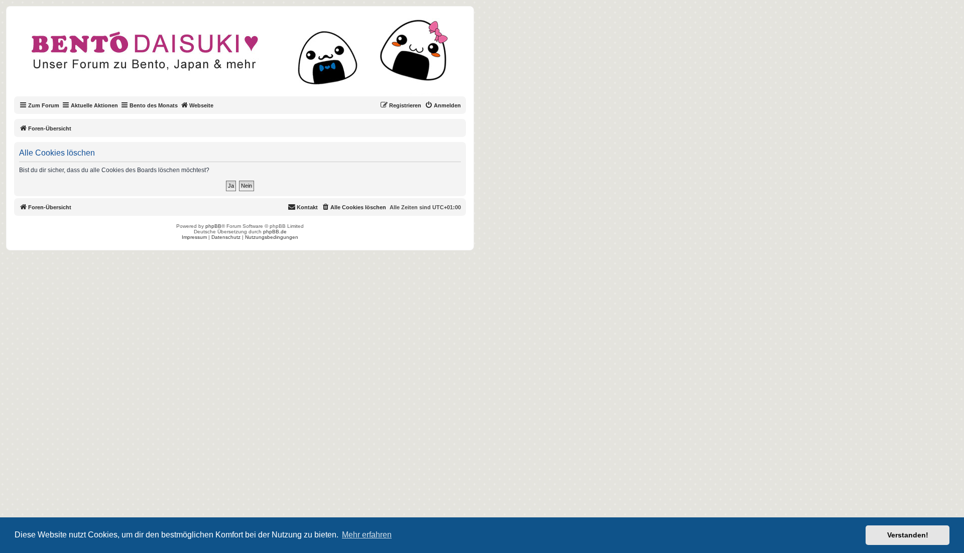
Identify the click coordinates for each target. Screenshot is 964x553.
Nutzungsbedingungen (271, 237)
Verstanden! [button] (907, 535)
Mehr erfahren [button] (367, 534)
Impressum (194, 237)
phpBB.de (275, 231)
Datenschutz (225, 237)
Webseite (201, 105)
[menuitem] (443, 105)
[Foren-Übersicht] (248, 57)
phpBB (213, 226)
